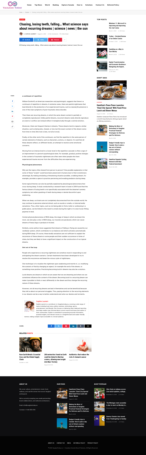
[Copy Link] (12, 127)
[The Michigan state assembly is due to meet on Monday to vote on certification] (99, 407)
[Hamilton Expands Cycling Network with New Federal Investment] (102, 163)
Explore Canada (68, 5)
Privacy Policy (93, 443)
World (47, 5)
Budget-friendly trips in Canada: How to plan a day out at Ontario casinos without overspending (117, 147)
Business (99, 102)
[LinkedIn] (12, 111)
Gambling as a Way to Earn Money (116, 50)
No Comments (54, 34)
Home (29, 5)
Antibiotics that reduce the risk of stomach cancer (79, 355)
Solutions (89, 5)
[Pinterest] (12, 116)
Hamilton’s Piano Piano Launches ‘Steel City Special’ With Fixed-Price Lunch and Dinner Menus (111, 108)
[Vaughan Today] (12, 5)
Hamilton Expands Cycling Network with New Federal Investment (117, 161)
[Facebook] (12, 101)
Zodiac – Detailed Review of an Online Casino (117, 37)
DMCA (69, 443)
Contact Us (100, 5)
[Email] (12, 121)
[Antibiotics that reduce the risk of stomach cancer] (80, 344)
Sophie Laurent (30, 34)
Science (22, 19)
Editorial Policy (113, 5)
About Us (51, 443)
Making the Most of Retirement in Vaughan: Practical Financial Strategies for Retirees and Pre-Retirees (117, 130)
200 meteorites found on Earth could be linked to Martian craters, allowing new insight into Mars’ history (55, 358)
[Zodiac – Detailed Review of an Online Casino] (102, 40)
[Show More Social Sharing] (65, 40)
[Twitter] (12, 106)
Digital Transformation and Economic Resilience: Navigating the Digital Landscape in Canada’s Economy (117, 64)
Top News (38, 5)
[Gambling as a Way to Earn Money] (102, 53)
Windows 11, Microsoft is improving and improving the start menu (117, 25)
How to (79, 5)
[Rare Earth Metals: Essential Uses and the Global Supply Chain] (30, 344)
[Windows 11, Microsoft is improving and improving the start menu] (102, 27)
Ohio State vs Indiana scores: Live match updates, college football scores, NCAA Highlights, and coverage (116, 390)
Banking (56, 5)
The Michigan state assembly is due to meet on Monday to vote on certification (116, 404)
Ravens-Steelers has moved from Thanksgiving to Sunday (116, 418)
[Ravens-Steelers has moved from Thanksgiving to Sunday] (99, 420)
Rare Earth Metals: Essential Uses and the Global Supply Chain (29, 356)
